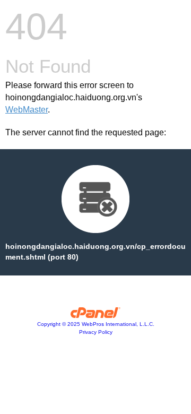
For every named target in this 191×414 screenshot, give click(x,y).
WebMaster (26, 109)
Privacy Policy (95, 332)
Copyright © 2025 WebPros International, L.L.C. (95, 324)
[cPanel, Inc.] (96, 315)
